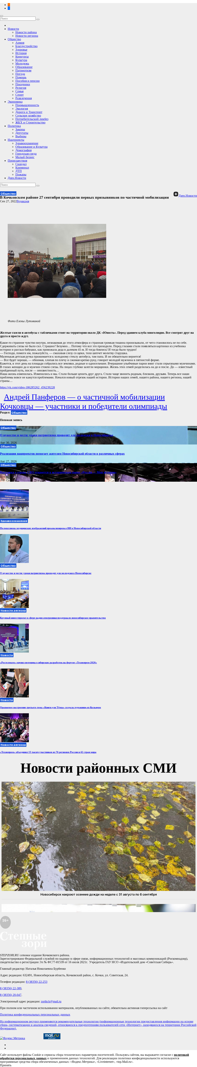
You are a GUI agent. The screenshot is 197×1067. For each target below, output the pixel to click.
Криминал (22, 167)
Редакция (23, 201)
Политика (14, 126)
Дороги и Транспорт (28, 112)
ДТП (18, 171)
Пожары (20, 174)
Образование (24, 67)
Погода (20, 74)
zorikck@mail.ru (51, 1001)
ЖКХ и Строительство (30, 122)
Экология (21, 108)
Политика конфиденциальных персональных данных (35, 1014)
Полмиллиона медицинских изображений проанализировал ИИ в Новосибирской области (50, 528)
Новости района (26, 32)
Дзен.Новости (17, 178)
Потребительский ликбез (31, 119)
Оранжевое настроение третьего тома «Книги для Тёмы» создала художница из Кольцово (50, 707)
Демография (23, 150)
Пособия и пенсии (27, 80)
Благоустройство (26, 46)
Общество (14, 39)
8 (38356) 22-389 (10, 988)
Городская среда (26, 153)
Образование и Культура (31, 146)
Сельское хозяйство (28, 115)
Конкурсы (22, 56)
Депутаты (21, 132)
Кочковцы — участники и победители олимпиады (83, 406)
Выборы (20, 136)
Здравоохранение (26, 143)
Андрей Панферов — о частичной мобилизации (84, 396)
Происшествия (17, 160)
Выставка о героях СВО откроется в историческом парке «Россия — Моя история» (58, 472)
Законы (20, 129)
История (21, 53)
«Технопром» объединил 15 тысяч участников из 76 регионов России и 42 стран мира (48, 752)
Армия (19, 42)
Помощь (20, 77)
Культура (21, 60)
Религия (20, 87)
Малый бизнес (24, 157)
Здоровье (21, 49)
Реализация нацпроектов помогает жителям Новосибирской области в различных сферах (62, 453)
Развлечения (23, 98)
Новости (13, 28)
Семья (19, 91)
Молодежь (22, 63)
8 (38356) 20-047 (10, 994)
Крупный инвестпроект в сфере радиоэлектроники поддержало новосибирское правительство (53, 617)
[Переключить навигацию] (1, 15)
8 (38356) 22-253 (36, 981)
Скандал (21, 164)
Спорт (19, 94)
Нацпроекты (16, 139)
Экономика (15, 101)
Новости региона (26, 35)
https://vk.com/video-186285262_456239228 (27, 387)
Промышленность (27, 105)
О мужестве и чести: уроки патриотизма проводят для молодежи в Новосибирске (56, 435)
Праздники (22, 84)
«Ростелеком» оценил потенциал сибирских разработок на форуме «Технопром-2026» (48, 662)
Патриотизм (23, 70)
